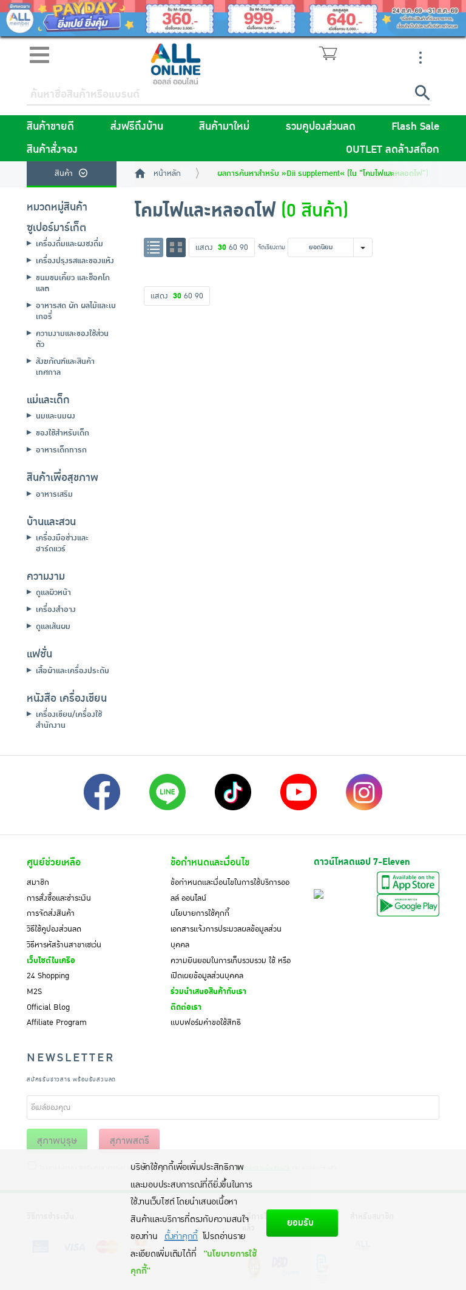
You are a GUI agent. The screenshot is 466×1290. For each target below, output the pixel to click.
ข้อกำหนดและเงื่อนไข (210, 862)
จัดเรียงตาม (271, 247)
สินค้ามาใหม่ (224, 127)
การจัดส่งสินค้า (51, 913)
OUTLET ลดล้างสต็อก (392, 150)
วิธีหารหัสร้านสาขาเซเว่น (64, 945)
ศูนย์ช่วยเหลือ (54, 862)
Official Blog (48, 1007)
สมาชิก (38, 882)
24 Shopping (48, 976)
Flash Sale (415, 127)
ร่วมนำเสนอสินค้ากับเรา (208, 992)
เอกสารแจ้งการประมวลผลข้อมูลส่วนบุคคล (226, 937)
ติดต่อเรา (186, 1007)
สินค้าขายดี (50, 127)
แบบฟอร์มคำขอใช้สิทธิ (206, 1022)
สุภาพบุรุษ (57, 1141)
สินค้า (64, 173)
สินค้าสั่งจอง (52, 150)
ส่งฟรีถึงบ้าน (136, 127)
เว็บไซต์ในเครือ (51, 961)
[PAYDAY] (233, 18)
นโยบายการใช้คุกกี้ (200, 913)
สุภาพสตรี (129, 1141)
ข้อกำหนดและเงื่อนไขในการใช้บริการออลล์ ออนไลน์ (230, 890)
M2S (34, 992)
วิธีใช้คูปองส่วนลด (54, 929)
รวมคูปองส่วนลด (321, 127)
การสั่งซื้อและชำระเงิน (59, 898)
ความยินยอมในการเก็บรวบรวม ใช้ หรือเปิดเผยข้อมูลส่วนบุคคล (231, 969)
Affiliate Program (57, 1022)
